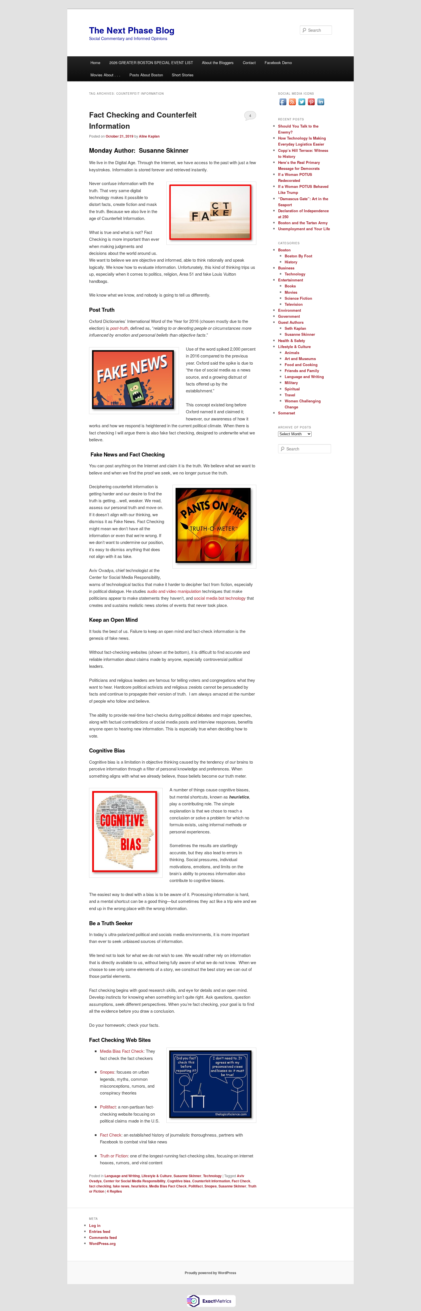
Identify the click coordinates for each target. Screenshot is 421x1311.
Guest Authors (291, 322)
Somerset (286, 413)
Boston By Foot (298, 256)
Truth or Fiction (114, 1156)
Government (289, 316)
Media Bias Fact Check (121, 1051)
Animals (292, 352)
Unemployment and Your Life (304, 228)
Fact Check (110, 1135)
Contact (249, 62)
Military (291, 382)
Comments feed (103, 1237)
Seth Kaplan (295, 328)
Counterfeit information (211, 1180)
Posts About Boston (146, 75)
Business (286, 268)
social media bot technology (220, 598)
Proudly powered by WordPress (210, 1272)
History (291, 262)
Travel (290, 395)
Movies (291, 292)
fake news (121, 1186)
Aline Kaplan (149, 136)
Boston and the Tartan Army (303, 222)
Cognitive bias (178, 1180)
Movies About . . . (105, 75)
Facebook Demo (278, 62)
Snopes (107, 1072)
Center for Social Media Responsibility (134, 1180)
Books (290, 286)
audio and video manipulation (174, 591)
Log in (95, 1225)
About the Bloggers (218, 62)
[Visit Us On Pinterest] (311, 105)
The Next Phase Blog (131, 30)
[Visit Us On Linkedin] (320, 105)
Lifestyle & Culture (156, 1175)
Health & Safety (291, 340)
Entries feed (99, 1231)
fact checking (100, 1186)
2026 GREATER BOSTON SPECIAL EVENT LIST (151, 62)
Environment (289, 310)
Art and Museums (300, 358)
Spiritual (292, 389)
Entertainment (290, 280)
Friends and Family (302, 370)
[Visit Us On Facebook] (283, 105)
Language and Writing (122, 1175)
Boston (284, 250)
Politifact (108, 1107)
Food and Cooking (301, 364)
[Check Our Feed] (292, 105)
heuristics (139, 1186)
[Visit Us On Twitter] (301, 105)
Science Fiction (298, 298)
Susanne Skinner (187, 1175)
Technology (212, 1175)
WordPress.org (102, 1243)
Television (294, 304)
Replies (114, 1191)
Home (95, 62)
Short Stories (183, 75)
